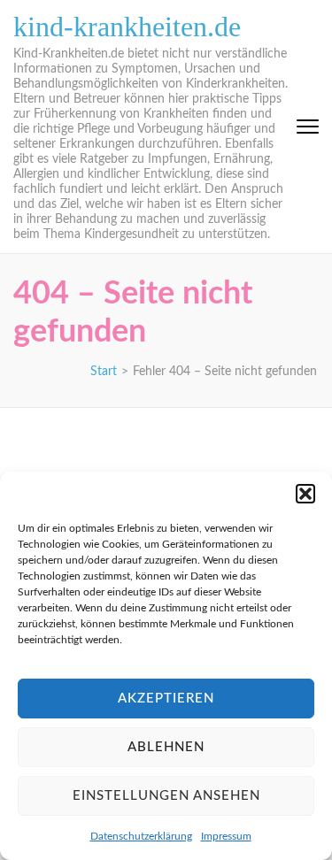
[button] (305, 494)
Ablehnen (166, 747)
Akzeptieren (166, 698)
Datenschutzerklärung (141, 836)
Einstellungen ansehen (166, 795)
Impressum (226, 836)
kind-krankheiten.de (127, 26)
